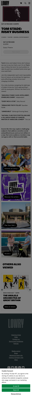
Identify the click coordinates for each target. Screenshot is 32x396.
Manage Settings (16, 394)
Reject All (16, 390)
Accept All (16, 386)
